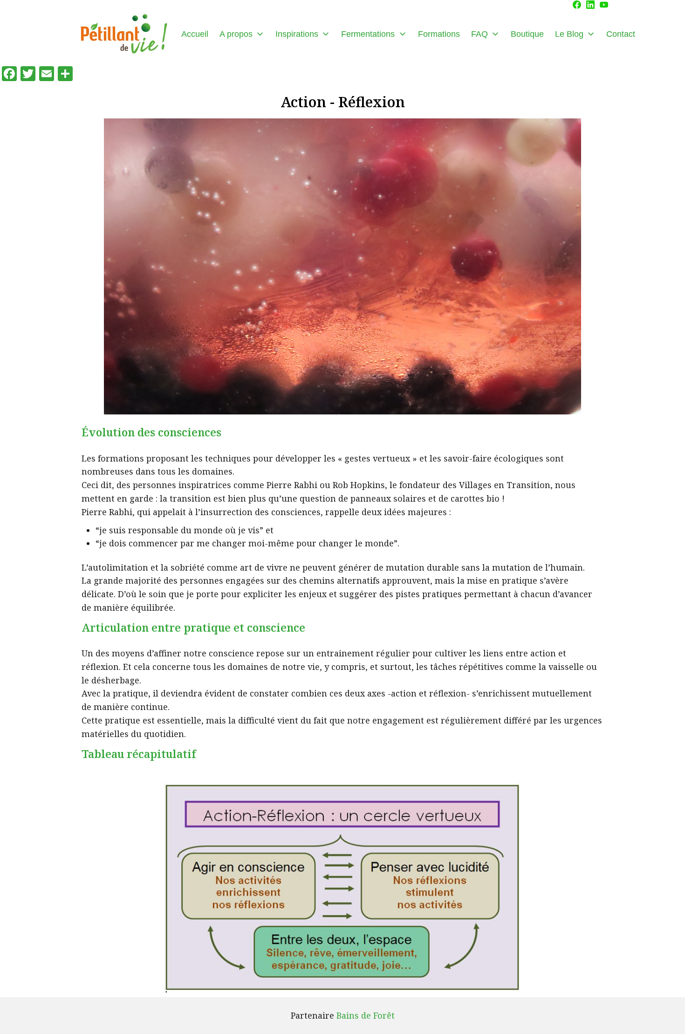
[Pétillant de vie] (123, 34)
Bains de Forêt (365, 1015)
